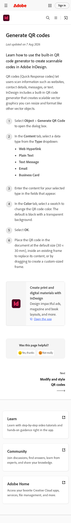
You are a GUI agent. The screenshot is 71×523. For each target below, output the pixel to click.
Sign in (62, 5)
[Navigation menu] (6, 5)
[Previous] (20, 385)
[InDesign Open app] (66, 18)
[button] (50, 5)
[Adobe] (20, 5)
